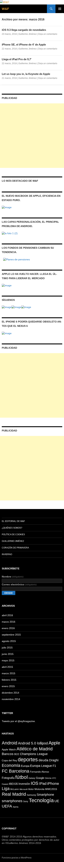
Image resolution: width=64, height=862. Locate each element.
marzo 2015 (8, 673)
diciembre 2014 (10, 692)
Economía (11, 765)
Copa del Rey (9, 760)
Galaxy (31, 778)
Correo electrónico (19, 584)
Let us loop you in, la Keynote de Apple (26, 73)
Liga (6, 788)
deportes (28, 759)
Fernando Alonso (39, 771)
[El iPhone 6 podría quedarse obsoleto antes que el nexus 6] (7, 332)
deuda (43, 760)
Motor (31, 789)
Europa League (41, 766)
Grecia (48, 778)
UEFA (7, 806)
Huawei (5, 784)
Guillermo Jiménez (27, 34)
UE (56, 801)
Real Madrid (14, 794)
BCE (16, 754)
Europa (25, 765)
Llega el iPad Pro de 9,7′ (16, 59)
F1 (54, 766)
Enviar (8, 593)
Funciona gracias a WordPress (16, 857)
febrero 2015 (9, 679)
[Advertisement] (32, 135)
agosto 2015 (9, 641)
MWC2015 (51, 789)
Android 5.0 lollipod (33, 743)
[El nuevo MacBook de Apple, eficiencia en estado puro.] (7, 207)
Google (40, 777)
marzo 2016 (8, 621)
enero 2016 (8, 628)
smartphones (12, 801)
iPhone (53, 783)
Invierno (7, 554)
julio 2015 (7, 647)
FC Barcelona (15, 771)
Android (9, 742)
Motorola (39, 789)
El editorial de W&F (13, 521)
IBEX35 (13, 783)
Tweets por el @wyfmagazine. (19, 721)
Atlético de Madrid (35, 748)
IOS (34, 783)
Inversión (24, 783)
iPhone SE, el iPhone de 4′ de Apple (24, 44)
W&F (5, 9)
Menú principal (59, 8)
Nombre (12, 576)
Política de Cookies (13, 534)
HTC (54, 778)
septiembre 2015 (11, 634)
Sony (25, 801)
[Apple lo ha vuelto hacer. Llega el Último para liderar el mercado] (7, 285)
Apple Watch (9, 749)
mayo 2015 (8, 660)
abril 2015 (7, 666)
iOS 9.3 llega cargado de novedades (24, 29)
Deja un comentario (47, 34)
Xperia (15, 807)
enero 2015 (8, 686)
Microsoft (24, 789)
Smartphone (45, 794)
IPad (42, 783)
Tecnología (41, 800)
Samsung (31, 795)
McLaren (14, 789)
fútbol (21, 777)
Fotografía (8, 777)
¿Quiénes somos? (12, 528)
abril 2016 (7, 615)
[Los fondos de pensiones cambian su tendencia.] (16, 259)
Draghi (53, 760)
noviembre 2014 (11, 699)
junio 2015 (8, 654)
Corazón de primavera (15, 547)
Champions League (34, 754)
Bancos (8, 754)
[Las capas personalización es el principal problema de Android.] (10, 233)
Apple (54, 743)
